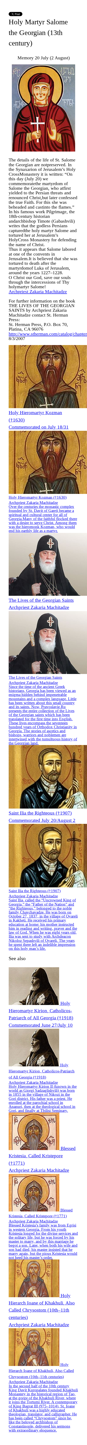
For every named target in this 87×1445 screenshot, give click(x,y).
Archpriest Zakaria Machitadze (38, 291)
